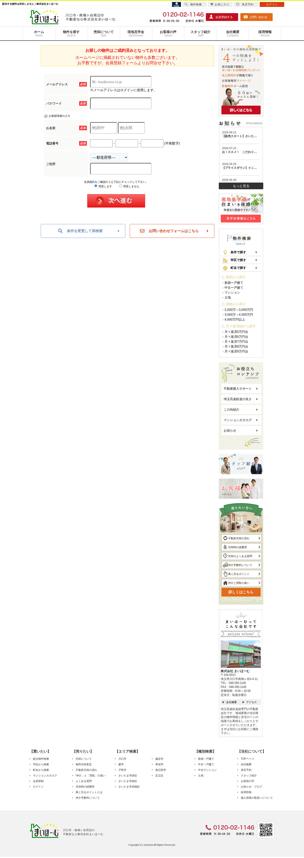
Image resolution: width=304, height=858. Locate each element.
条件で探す (238, 252)
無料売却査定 (84, 764)
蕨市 (121, 764)
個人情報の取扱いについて (257, 797)
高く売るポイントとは (89, 792)
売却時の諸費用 (237, 547)
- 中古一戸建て (233, 287)
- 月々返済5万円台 (235, 331)
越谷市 (159, 758)
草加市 (159, 764)
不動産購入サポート (238, 388)
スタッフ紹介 (201, 33)
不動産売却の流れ (238, 538)
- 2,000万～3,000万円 (238, 309)
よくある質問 (84, 781)
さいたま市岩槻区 (129, 786)
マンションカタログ (238, 420)
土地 (200, 775)
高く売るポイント (238, 574)
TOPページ (247, 758)
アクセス (251, 702)
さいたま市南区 (127, 781)
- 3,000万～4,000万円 (238, 314)
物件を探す (71, 33)
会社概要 (232, 33)
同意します (105, 186)
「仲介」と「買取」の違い (89, 775)
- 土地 (227, 297)
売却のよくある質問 (240, 556)
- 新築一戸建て (233, 282)
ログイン (38, 786)
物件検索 (196, 4)
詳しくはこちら (241, 592)
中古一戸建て (206, 764)
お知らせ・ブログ (251, 786)
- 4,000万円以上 (234, 319)
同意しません (131, 186)
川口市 (122, 758)
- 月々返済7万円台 (235, 341)
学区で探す (238, 260)
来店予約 (246, 770)
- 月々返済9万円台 (235, 351)
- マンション (231, 292)
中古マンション (207, 770)
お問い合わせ (258, 17)
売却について (104, 33)
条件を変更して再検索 (85, 231)
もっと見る (241, 186)
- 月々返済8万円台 (235, 346)
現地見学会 (136, 33)
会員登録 (38, 781)
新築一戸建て (206, 758)
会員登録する (224, 17)
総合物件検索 (41, 758)
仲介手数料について (240, 565)
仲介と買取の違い (238, 582)
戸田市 (122, 770)
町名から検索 (41, 770)
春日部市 (160, 770)
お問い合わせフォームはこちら (174, 231)
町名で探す (238, 268)
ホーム (39, 33)
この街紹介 (231, 409)
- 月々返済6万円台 (235, 336)
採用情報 (265, 33)
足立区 (159, 775)
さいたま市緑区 (127, 775)
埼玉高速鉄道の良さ (238, 399)
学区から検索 (41, 764)
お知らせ (230, 430)
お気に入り (222, 4)
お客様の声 (168, 33)
